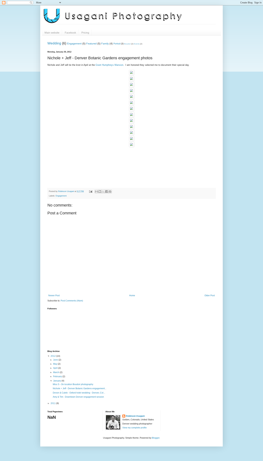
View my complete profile (134, 427)
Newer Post (54, 295)
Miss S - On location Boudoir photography (73, 384)
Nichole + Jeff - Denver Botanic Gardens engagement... (79, 388)
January (57, 381)
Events (137, 44)
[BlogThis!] (100, 191)
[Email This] (96, 191)
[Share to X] (103, 191)
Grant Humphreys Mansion (109, 65)
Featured (91, 43)
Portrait (116, 43)
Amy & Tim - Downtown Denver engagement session (78, 397)
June (56, 360)
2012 (53, 356)
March (56, 372)
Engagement (74, 43)
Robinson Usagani (135, 416)
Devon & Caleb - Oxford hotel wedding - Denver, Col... (79, 393)
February (57, 376)
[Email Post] (90, 191)
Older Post (209, 295)
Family (105, 43)
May (55, 364)
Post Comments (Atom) (72, 300)
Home (132, 295)
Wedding (54, 43)
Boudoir (127, 44)
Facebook (70, 32)
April (55, 368)
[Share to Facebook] (106, 191)
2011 (53, 403)
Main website (52, 32)
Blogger (155, 438)
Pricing (85, 32)
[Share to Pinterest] (110, 191)
